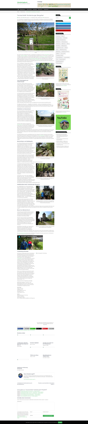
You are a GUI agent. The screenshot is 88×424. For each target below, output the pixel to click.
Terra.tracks (63, 53)
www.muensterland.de (22, 233)
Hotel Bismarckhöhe (33, 58)
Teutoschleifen (46, 54)
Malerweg (63, 43)
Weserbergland (62, 59)
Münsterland (20, 330)
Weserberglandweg (59, 61)
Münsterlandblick (24, 55)
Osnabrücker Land (59, 47)
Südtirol (57, 53)
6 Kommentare (46, 17)
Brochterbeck (19, 124)
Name (31, 411)
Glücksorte (58, 41)
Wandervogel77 (26, 17)
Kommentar (19, 401)
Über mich (40, 9)
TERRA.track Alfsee (34, 355)
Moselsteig (58, 45)
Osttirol (66, 47)
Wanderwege (22, 9)
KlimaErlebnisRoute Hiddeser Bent (47, 356)
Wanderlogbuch (22, 2)
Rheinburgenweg (63, 49)
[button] (20, 328)
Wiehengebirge (59, 63)
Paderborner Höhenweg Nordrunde (22, 368)
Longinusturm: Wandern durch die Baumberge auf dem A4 (22, 344)
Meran (68, 43)
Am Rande (35, 9)
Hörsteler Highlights (34, 342)
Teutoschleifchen (59, 57)
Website (31, 415)
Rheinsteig (58, 51)
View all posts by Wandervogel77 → (30, 379)
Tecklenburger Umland (43, 56)
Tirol (57, 59)
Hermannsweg (41, 135)
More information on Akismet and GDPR (22, 417)
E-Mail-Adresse (46, 411)
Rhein (57, 49)
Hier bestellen (64, 85)
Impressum (46, 9)
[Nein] (86, 422)
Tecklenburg (19, 258)
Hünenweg (58, 43)
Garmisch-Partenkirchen (60, 39)
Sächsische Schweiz (65, 51)
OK (60, 422)
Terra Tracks (29, 9)
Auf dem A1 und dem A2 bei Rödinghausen (48, 343)
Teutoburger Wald (34, 17)
